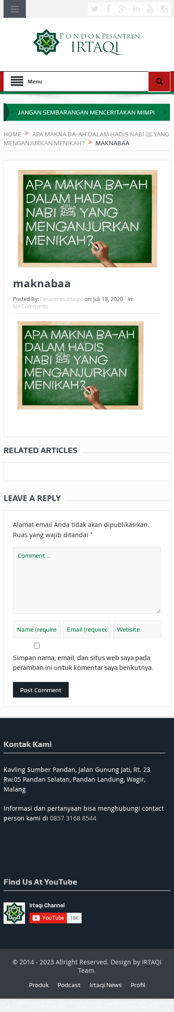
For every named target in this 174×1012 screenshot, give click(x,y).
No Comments (31, 306)
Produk (39, 984)
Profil (138, 984)
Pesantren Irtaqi (60, 298)
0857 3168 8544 (73, 818)
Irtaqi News (106, 984)
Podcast (69, 984)
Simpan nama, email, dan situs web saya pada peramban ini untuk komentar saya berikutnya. (83, 663)
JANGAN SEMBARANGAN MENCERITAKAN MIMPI (86, 112)
